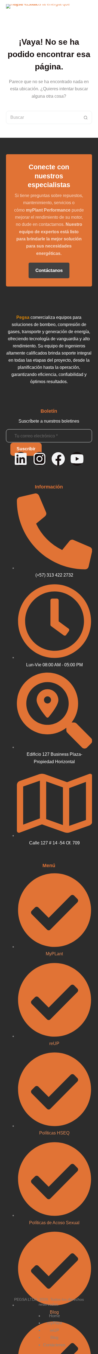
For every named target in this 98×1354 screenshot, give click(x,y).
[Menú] (89, 11)
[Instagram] (39, 459)
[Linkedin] (20, 459)
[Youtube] (77, 459)
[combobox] (42, 117)
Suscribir (26, 448)
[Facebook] (58, 459)
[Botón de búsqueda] (85, 117)
